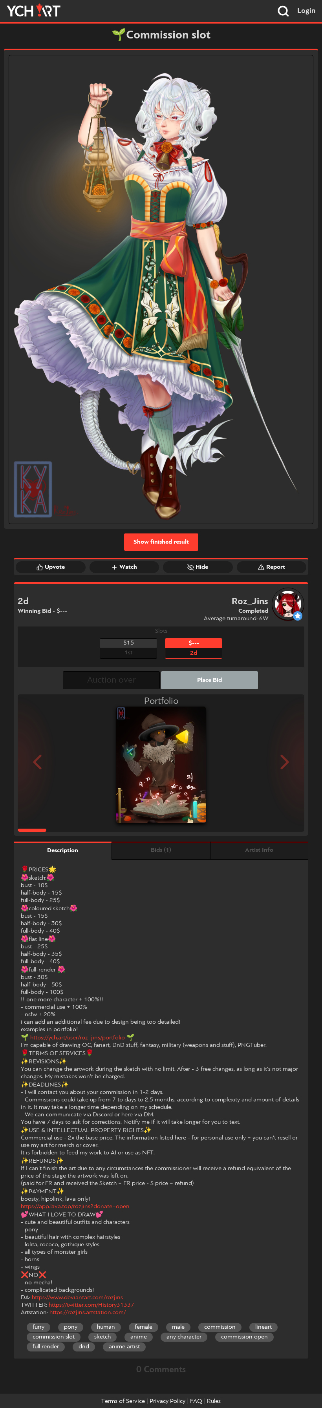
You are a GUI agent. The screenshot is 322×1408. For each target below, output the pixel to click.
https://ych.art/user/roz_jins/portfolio (77, 1038)
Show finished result (161, 542)
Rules (214, 1401)
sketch (102, 1337)
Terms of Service (123, 1401)
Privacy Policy (167, 1401)
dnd (84, 1347)
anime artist (124, 1347)
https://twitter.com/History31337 (91, 1305)
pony (70, 1327)
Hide (202, 567)
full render (46, 1347)
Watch (128, 567)
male (178, 1327)
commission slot (54, 1337)
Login (306, 11)
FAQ (196, 1401)
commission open (244, 1337)
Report (275, 567)
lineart (263, 1327)
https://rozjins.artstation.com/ (87, 1312)
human (106, 1327)
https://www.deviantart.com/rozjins (77, 1298)
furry (38, 1327)
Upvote (55, 567)
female (143, 1327)
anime (138, 1337)
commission (220, 1327)
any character (183, 1337)
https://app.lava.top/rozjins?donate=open (75, 1206)
